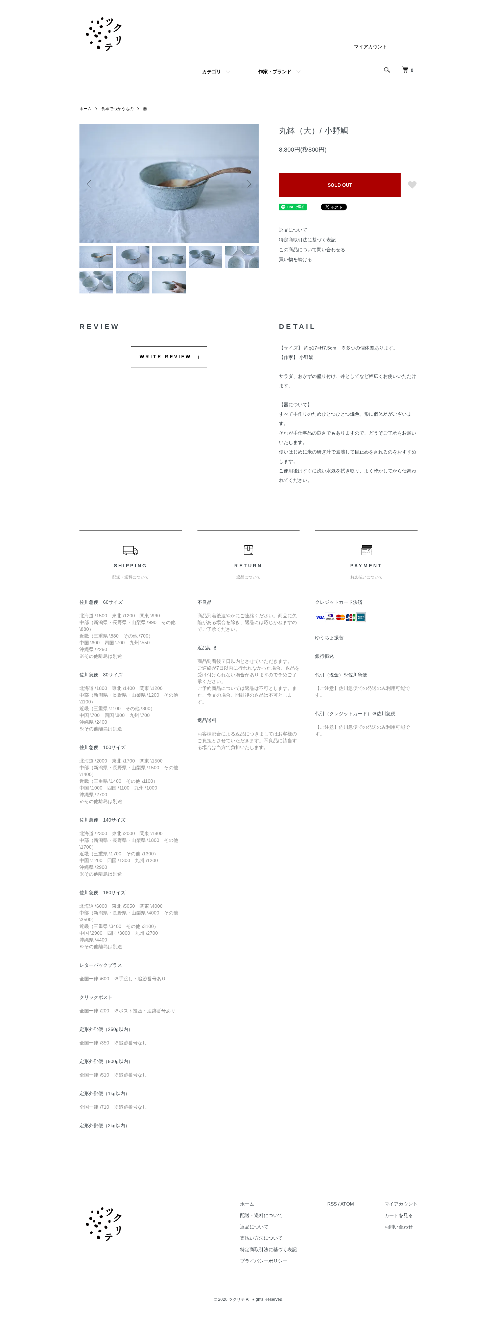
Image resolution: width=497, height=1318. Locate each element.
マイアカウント (370, 46)
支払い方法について (261, 1238)
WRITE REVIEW (165, 356)
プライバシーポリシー (263, 1261)
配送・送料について (261, 1215)
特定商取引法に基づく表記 (307, 239)
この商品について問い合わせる (312, 249)
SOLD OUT (340, 185)
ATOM (347, 1204)
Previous (90, 184)
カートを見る (398, 1215)
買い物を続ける (295, 259)
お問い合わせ (398, 1227)
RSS (332, 1204)
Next (248, 184)
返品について (293, 230)
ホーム (85, 108)
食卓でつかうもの (117, 108)
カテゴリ (211, 71)
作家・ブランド (274, 71)
